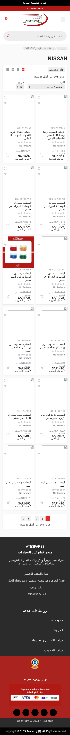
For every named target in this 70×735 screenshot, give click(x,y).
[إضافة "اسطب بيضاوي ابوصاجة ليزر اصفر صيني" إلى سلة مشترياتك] (8, 296)
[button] (63, 19)
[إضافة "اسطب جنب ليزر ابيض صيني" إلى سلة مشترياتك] (42, 502)
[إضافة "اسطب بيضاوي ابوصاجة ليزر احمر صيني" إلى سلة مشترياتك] (42, 226)
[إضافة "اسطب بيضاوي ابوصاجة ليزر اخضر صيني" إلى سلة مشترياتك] (8, 226)
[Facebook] (53, 712)
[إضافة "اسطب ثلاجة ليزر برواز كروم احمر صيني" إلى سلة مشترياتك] (42, 435)
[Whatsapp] (16, 712)
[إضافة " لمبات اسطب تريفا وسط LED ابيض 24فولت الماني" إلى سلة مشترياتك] (42, 155)
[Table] (7, 69)
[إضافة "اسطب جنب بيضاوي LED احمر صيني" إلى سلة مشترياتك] (8, 435)
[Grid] (23, 69)
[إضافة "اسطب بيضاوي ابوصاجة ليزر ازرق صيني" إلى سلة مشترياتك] (42, 296)
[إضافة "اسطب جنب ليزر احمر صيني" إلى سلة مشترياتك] (8, 502)
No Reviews (59, 145)
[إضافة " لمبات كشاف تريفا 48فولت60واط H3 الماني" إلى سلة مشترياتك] (8, 155)
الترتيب (61, 82)
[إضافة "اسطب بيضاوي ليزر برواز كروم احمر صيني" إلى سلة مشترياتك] (42, 367)
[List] (12, 69)
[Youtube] (35, 712)
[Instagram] (44, 712)
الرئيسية (62, 48)
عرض (21, 82)
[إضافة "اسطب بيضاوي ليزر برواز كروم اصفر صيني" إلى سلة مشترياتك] (8, 367)
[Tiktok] (26, 712)
